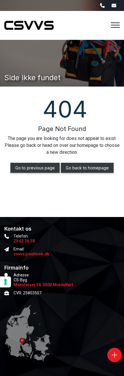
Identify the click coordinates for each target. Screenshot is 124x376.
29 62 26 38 (24, 241)
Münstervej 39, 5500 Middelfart (43, 285)
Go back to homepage (87, 167)
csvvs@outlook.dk (31, 254)
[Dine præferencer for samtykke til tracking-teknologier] (5, 281)
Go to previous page (35, 167)
